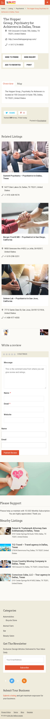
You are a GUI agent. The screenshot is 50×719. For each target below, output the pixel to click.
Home (3, 8)
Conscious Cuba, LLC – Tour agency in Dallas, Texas (31, 576)
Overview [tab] (8, 83)
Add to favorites (13, 65)
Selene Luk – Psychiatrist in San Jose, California (20, 299)
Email (7, 404)
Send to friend (12, 57)
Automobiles (8, 617)
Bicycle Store (11, 620)
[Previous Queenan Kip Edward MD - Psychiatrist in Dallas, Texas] (12, 330)
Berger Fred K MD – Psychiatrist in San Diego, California (24, 238)
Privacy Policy (6, 712)
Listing (10, 8)
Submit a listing (9, 696)
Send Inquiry (30, 57)
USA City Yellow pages (15, 716)
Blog (22, 712)
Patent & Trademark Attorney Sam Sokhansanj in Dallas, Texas (29, 529)
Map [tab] (19, 83)
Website (7, 414)
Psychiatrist (20, 8)
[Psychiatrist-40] (25, 479)
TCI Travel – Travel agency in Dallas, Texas (30, 545)
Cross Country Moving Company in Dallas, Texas (29, 562)
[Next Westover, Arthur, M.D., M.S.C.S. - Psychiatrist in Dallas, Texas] (38, 330)
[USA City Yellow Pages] (25, 2)
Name (7, 393)
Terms (16, 712)
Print (29, 65)
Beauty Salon (8, 636)
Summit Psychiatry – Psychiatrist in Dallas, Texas (22, 177)
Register (30, 712)
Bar (4, 631)
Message (8, 362)
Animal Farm (8, 626)
